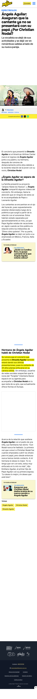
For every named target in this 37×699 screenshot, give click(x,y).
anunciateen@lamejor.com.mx (19, 668)
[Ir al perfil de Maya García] (3, 110)
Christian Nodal (21, 505)
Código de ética (18, 679)
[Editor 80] (19, 686)
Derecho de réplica (27, 676)
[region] (18, 134)
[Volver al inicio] (7, 3)
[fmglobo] (21, 654)
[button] (33, 3)
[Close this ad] (35, 687)
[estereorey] (28, 654)
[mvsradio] (18, 647)
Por (9, 110)
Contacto (25, 672)
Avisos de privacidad (14, 672)
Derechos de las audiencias (12, 676)
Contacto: (18, 664)
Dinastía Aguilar (8, 509)
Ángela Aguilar (8, 505)
